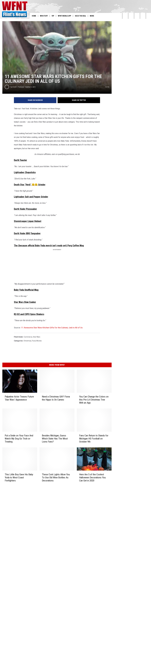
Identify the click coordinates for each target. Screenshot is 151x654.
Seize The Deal (80, 16)
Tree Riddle (13, 87)
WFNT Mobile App (64, 16)
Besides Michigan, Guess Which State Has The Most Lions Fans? (55, 438)
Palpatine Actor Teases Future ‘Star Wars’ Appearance (19, 398)
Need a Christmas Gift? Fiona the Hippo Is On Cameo (56, 398)
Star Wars (36, 337)
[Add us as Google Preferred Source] (131, 16)
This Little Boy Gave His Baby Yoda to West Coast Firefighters (19, 477)
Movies (39, 341)
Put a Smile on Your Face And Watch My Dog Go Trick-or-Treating (19, 438)
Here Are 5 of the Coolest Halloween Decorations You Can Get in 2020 (92, 477)
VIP (53, 16)
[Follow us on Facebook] (137, 16)
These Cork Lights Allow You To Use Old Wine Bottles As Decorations (56, 477)
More (92, 16)
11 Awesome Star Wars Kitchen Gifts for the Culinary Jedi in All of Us (52, 327)
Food (34, 341)
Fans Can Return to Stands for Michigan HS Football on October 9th (93, 438)
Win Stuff (44, 16)
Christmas (27, 341)
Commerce (28, 337)
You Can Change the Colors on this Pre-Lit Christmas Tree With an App (94, 399)
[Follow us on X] (143, 16)
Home (34, 16)
